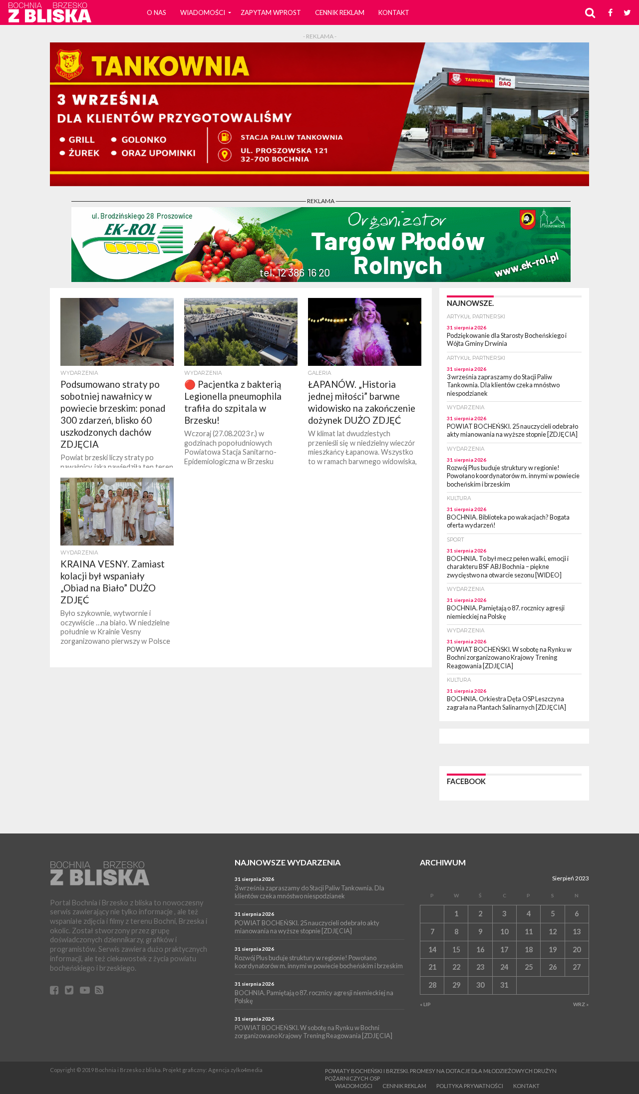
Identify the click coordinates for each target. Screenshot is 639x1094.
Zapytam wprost (271, 12)
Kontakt (393, 12)
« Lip (425, 1004)
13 (577, 931)
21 (432, 967)
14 (432, 949)
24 (504, 967)
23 (480, 967)
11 (529, 931)
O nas (156, 12)
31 (504, 985)
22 (456, 967)
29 (456, 985)
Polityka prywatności (469, 1086)
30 (480, 985)
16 (480, 949)
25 (529, 967)
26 (553, 967)
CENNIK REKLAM (339, 12)
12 (553, 931)
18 (529, 949)
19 (553, 949)
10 (504, 931)
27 (577, 967)
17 (504, 949)
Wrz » (581, 1004)
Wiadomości (202, 12)
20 (577, 949)
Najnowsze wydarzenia (287, 862)
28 (432, 985)
